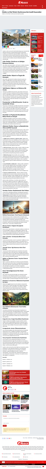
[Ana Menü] (42, 7)
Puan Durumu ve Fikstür (38, 453)
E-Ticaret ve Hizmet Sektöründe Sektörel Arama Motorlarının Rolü (16, 410)
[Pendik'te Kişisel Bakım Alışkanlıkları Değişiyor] (25, 406)
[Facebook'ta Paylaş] (3, 46)
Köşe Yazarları (4, 7)
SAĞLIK (18, 5)
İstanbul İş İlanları (12, 466)
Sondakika (35, 5)
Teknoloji (26, 5)
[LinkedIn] (7, 438)
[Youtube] (15, 389)
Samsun (6, 5)
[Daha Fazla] (8, 46)
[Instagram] (13, 389)
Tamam (33, 464)
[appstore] (20, 459)
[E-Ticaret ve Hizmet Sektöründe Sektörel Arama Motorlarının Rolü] (16, 406)
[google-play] (25, 459)
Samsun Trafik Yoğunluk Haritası (27, 454)
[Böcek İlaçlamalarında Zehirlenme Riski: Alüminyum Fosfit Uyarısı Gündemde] (7, 406)
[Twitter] (12, 389)
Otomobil (30, 5)
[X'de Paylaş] (4, 46)
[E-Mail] (8, 389)
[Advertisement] (23, 22)
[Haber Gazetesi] (23, 2)
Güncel (3, 5)
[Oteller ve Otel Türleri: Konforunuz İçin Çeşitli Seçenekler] (16, 37)
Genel (3, 10)
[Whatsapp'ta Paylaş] (6, 46)
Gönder (4, 425)
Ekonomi (22, 5)
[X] (4, 438)
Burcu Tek (4, 48)
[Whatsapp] (11, 438)
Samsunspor (11, 5)
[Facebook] (10, 389)
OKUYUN (30, 464)
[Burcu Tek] (5, 388)
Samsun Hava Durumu (17, 453)
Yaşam (15, 5)
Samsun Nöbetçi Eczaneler (7, 453)
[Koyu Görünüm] (42, 5)
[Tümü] (42, 30)
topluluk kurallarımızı (11, 428)
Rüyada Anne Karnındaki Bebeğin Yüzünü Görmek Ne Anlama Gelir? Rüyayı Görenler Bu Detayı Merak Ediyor (34, 467)
